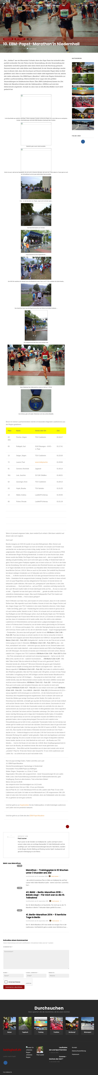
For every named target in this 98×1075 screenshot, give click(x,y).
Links (63, 5)
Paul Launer (32, 49)
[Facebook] (83, 142)
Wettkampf (20, 39)
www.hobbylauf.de (41, 462)
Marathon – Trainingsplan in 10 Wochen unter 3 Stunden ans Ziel (47, 871)
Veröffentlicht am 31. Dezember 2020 (37, 876)
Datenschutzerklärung (79, 1051)
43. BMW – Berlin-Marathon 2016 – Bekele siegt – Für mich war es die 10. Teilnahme (45, 895)
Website (51, 972)
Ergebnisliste (24, 805)
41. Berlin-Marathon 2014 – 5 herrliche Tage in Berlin (46, 916)
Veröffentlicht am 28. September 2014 (37, 921)
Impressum (75, 1054)
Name (5, 972)
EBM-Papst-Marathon (37, 815)
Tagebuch (48, 5)
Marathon (8, 39)
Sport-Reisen (26, 11)
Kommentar (8, 947)
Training (57, 5)
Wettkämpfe (25, 5)
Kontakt (35, 11)
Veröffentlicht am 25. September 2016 (37, 901)
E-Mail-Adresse (32, 972)
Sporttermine (38, 5)
